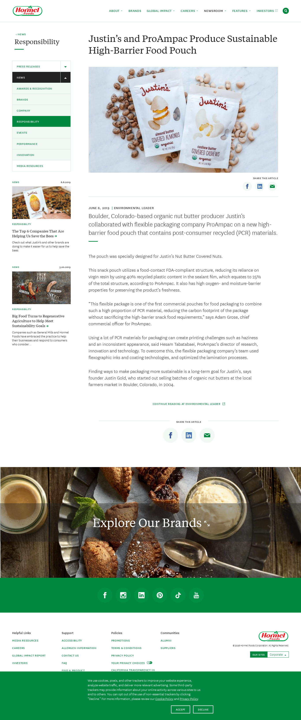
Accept (180, 709)
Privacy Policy (122, 655)
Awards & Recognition (34, 88)
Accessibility (72, 640)
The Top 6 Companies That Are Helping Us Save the (38, 233)
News (21, 77)
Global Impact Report (29, 655)
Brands (22, 99)
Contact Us (70, 655)
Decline (203, 709)
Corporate (276, 654)
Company (23, 110)
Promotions (120, 640)
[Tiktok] (178, 595)
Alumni (166, 640)
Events (22, 132)
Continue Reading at (187, 404)
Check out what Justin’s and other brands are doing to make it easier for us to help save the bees (40, 246)
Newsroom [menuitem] (214, 10)
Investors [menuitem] (266, 10)
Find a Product (73, 670)
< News (21, 34)
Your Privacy (128, 663)
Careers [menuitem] (188, 10)
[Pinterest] (159, 595)
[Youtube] (196, 595)
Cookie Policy (164, 698)
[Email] (272, 186)
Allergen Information (79, 648)
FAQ (64, 663)
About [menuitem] (115, 10)
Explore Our (148, 522)
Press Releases (28, 66)
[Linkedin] (259, 186)
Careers (18, 648)
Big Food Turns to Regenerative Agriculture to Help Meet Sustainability (38, 320)
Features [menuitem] (240, 10)
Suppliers (168, 648)
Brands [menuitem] (134, 10)
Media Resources (30, 166)
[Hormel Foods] (27, 10)
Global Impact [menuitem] (160, 10)
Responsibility (28, 121)
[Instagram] (123, 595)
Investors (20, 663)
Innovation (25, 155)
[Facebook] (247, 186)
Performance (27, 144)
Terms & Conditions (126, 648)
